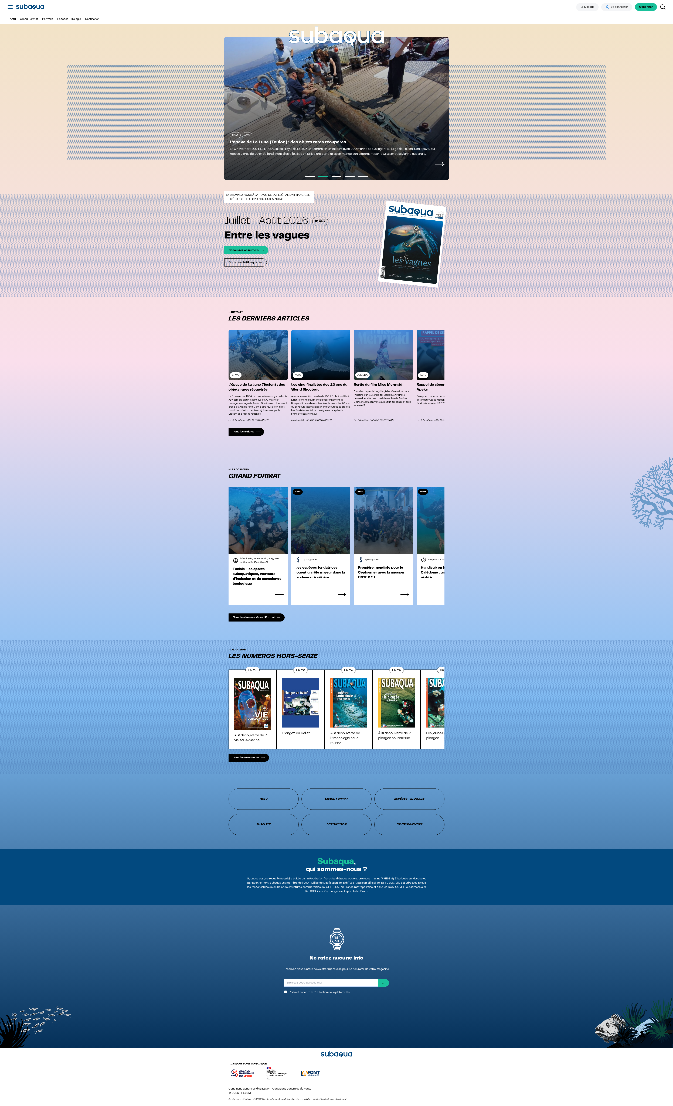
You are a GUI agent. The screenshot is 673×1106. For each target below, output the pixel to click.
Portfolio (47, 19)
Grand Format (29, 19)
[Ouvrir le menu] (10, 7)
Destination (92, 19)
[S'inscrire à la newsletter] (383, 983)
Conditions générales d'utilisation (249, 1089)
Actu (13, 19)
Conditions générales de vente (291, 1089)
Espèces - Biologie (69, 19)
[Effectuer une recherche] (663, 7)
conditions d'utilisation (313, 1099)
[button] (238, 356)
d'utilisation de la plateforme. (332, 992)
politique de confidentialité (282, 1099)
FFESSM (245, 1093)
